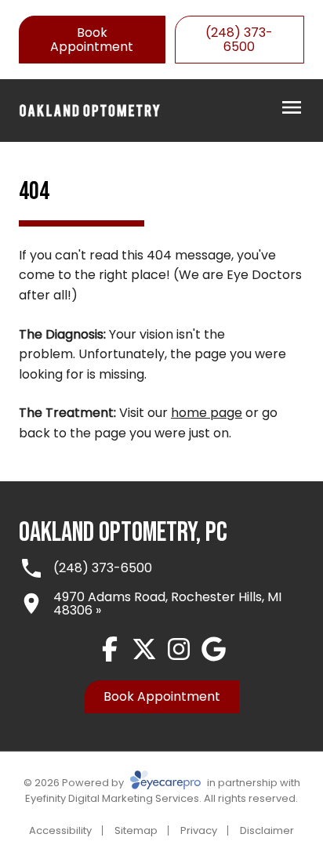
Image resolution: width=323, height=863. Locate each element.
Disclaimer (267, 830)
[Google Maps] (213, 649)
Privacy (198, 830)
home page (206, 413)
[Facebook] (109, 649)
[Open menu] (291, 107)
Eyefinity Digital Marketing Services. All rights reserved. (161, 798)
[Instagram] (178, 649)
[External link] (144, 649)
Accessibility (60, 830)
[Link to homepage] (90, 111)
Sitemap (136, 830)
